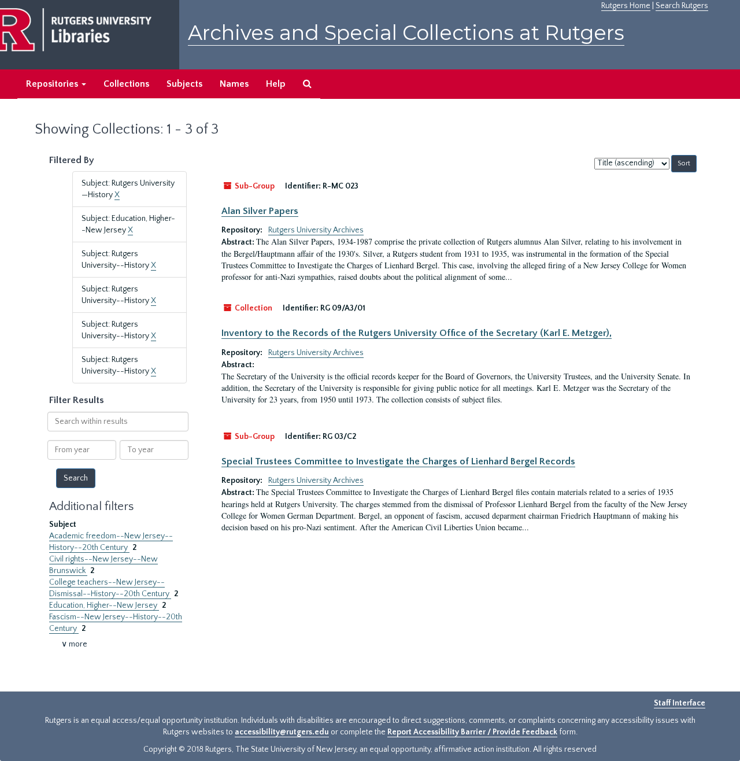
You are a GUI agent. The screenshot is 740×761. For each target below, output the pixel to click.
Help (276, 84)
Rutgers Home (625, 5)
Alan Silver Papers (259, 211)
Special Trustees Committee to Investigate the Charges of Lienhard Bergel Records (398, 461)
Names (234, 84)
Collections (126, 84)
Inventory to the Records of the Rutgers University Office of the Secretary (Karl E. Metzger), (416, 333)
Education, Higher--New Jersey (104, 605)
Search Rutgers (682, 5)
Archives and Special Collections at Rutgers (406, 32)
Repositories (53, 84)
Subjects (184, 84)
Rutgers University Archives (316, 230)
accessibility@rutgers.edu (282, 732)
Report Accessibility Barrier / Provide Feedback (472, 732)
